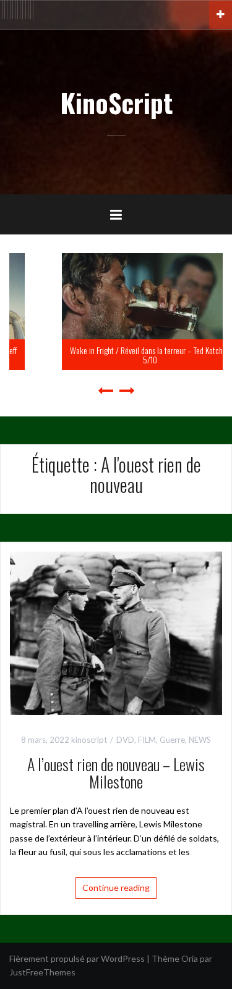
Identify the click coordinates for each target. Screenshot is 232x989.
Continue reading (116, 887)
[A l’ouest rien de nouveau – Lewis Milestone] (116, 632)
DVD (125, 740)
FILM (147, 740)
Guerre (172, 740)
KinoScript (116, 102)
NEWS (200, 740)
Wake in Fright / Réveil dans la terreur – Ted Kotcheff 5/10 (118, 355)
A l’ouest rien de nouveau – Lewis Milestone (116, 773)
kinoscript (89, 740)
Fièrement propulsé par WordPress (77, 958)
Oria (189, 958)
